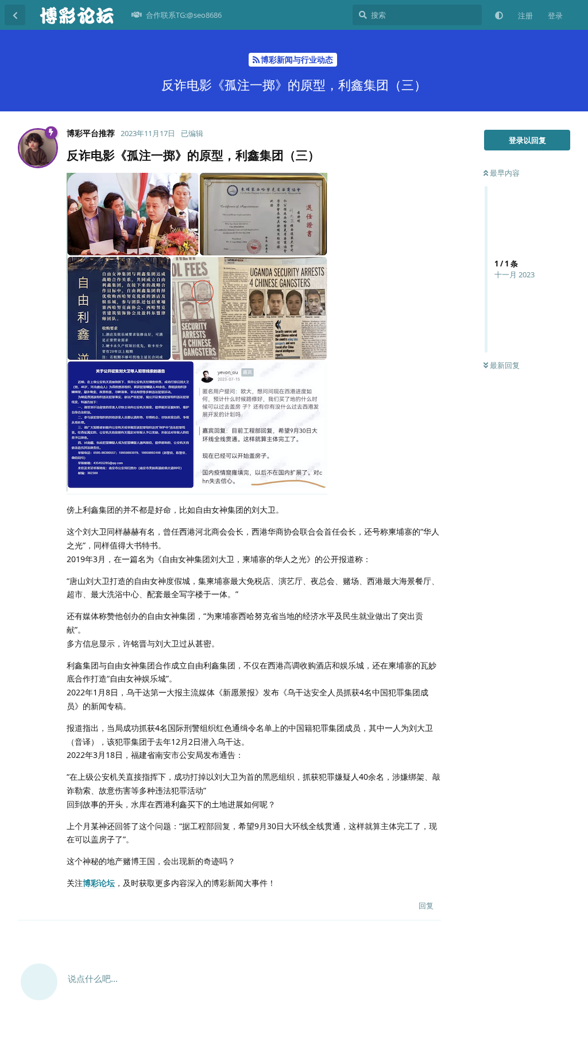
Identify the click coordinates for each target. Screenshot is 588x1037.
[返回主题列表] (15, 15)
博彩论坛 (99, 882)
